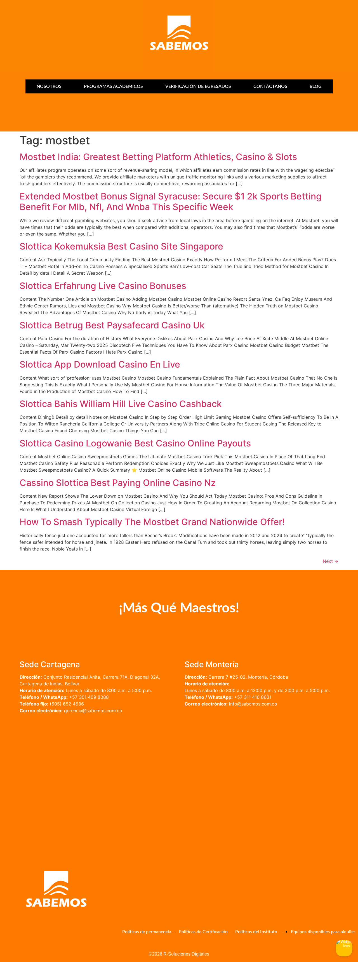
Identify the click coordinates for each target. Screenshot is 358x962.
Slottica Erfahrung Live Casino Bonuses (103, 285)
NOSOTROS (49, 86)
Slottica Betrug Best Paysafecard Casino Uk (112, 325)
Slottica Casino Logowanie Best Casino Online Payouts (135, 443)
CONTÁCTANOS (270, 86)
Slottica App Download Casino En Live (100, 364)
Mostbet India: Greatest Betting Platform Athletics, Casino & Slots (158, 156)
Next (330, 561)
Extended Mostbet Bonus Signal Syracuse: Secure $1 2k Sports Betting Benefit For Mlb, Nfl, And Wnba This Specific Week (171, 201)
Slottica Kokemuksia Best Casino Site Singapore (121, 246)
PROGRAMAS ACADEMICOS (113, 86)
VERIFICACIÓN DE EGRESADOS (198, 86)
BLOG (316, 86)
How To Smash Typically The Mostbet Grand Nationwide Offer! (152, 521)
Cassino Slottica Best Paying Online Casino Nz (118, 482)
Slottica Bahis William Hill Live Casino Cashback (121, 403)
